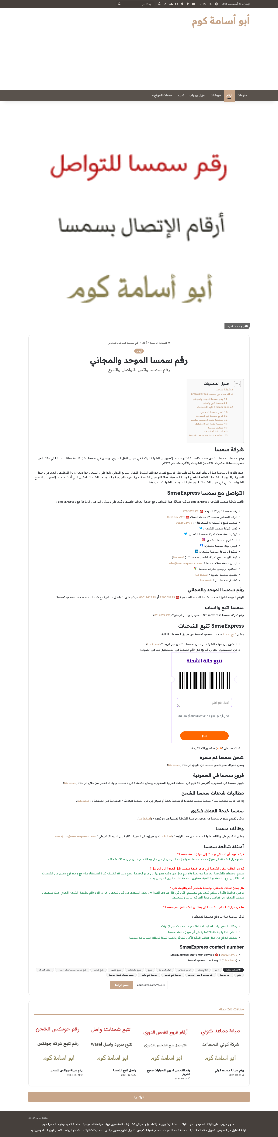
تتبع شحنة (229, 634)
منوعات (242, 95)
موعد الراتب (186, 1124)
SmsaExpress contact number (206, 435)
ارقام (217, 969)
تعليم (181, 95)
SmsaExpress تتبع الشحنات (214, 406)
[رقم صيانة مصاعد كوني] (220, 1043)
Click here (229, 960)
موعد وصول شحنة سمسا (121, 975)
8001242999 (175, 517)
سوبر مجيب (227, 1124)
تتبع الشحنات (134, 969)
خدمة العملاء (45, 969)
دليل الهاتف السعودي (207, 1124)
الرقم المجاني (184, 969)
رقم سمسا (225, 975)
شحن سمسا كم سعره (211, 412)
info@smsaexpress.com (185, 563)
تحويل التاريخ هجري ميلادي (119, 1130)
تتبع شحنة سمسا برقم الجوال (72, 969)
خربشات (216, 95)
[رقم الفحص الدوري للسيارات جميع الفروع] (166, 1043)
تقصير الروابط (54, 1130)
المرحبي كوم (37, 1130)
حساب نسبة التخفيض (149, 1130)
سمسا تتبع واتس (149, 975)
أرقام (229, 95)
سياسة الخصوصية (93, 1124)
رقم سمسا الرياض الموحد (200, 975)
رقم (239, 975)
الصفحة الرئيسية (158, 342)
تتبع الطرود (116, 969)
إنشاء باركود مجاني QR (144, 1124)
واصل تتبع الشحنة (124, 1070)
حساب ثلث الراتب (93, 1130)
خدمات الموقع (163, 95)
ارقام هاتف (203, 969)
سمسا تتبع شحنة (172, 975)
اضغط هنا (179, 557)
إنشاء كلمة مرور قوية (117, 1124)
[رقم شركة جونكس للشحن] (58, 1043)
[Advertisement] (139, 61)
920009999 (190, 511)
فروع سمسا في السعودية (209, 415)
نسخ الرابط (122, 985)
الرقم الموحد (165, 969)
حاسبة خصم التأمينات (175, 1130)
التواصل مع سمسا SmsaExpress (211, 393)
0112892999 (184, 522)
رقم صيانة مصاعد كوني (229, 1070)
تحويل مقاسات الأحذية (202, 1130)
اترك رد (139, 1097)
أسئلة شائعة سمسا (213, 431)
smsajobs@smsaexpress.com (75, 836)
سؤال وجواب (197, 95)
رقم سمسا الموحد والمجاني (208, 399)
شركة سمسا (223, 389)
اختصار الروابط (72, 1130)
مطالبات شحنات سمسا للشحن (207, 419)
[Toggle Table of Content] (235, 384)
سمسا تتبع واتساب (213, 403)
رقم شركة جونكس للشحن (66, 1070)
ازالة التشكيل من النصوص (231, 1130)
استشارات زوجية (168, 1124)
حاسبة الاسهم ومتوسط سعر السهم (61, 1124)
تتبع (150, 969)
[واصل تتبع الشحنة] (112, 1043)
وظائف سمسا (215, 427)
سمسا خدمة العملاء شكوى (209, 423)
